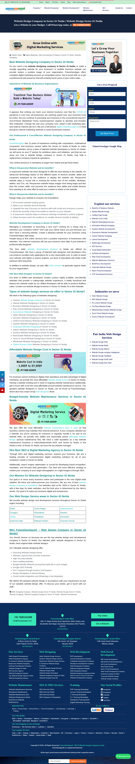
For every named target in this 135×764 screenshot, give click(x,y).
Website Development (71, 8)
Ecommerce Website (22, 312)
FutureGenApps (17, 143)
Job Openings (60, 709)
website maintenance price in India (61, 428)
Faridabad (45, 719)
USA (19, 733)
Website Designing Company (18, 673)
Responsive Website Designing (19, 664)
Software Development (100, 253)
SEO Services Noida (46, 695)
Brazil (121, 733)
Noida (13, 517)
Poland (106, 733)
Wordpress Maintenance (18, 692)
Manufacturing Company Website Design (107, 310)
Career (63, 2)
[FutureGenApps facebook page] (2, 390)
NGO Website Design (99, 299)
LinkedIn (106, 695)
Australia (44, 733)
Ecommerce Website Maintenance (16, 701)
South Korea (16, 735)
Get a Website (102, 623)
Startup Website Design (100, 211)
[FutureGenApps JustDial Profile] (96, 709)
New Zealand (54, 733)
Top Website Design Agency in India (21, 676)
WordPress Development (101, 264)
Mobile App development (101, 243)
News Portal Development (101, 271)
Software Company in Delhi (110, 674)
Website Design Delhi (100, 342)
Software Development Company (20, 666)
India (14, 733)
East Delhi (93, 719)
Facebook (107, 690)
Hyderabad (26, 721)
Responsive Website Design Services (51, 661)
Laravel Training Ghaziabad (80, 692)
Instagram (107, 692)
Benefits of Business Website (103, 208)
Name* (91, 90)
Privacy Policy (22, 709)
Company (36, 8)
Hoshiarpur (16, 727)
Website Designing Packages (80, 668)
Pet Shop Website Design (101, 306)
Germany (68, 733)
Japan (76, 733)
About (48, 2)
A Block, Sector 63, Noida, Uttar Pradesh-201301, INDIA (27, 642)
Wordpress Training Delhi (80, 700)
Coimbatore (43, 721)
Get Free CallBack (78, 761)
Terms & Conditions (47, 709)
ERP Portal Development (109, 659)
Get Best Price (107, 133)
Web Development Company (18, 659)
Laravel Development (100, 239)
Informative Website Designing (103, 225)
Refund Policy (33, 709)
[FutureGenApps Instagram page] (2, 385)
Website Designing (51, 8)
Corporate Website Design (101, 267)
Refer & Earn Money (79, 2)
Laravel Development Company (80, 659)
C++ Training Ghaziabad (79, 697)
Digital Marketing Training (80, 702)
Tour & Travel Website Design (102, 313)
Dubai (25, 735)
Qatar (49, 735)
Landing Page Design (99, 215)
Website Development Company (81, 678)
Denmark (99, 733)
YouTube (106, 700)
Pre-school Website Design (102, 303)
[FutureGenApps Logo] (15, 9)
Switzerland (35, 733)
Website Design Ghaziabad (48, 673)
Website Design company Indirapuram (106, 352)
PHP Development (76, 656)
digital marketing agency (68, 127)
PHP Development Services (102, 274)
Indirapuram (75, 719)
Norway (114, 733)
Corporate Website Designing (26, 327)
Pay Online (102, 615)
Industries (119, 8)
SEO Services (97, 246)
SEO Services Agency (16, 671)
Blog (69, 2)
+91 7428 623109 (23, 617)
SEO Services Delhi (46, 689)
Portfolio (55, 2)
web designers (42, 392)
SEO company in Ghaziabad (49, 697)
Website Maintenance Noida (19, 697)
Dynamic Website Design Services (50, 659)
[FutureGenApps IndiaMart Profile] (109, 709)
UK (62, 733)
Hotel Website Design (100, 296)
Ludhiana (41, 727)
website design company (31, 300)
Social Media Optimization (101, 250)
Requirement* (93, 118)
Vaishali (85, 719)
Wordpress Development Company (82, 664)
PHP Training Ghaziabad (79, 689)
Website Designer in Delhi (17, 668)
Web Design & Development (18, 656)
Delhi (14, 719)
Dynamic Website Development (103, 229)
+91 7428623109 (81, 25)
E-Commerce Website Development (21, 661)
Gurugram (64, 719)
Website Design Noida (100, 345)
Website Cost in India (99, 218)
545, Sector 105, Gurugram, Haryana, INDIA (67, 642)
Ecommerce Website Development (104, 232)
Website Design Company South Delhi (81, 675)
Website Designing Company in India (82, 673)
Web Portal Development (101, 257)
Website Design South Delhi (102, 359)
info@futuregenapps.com (22, 621)
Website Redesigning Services (103, 222)
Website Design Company (109, 679)
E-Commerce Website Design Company (49, 665)
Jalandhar (50, 727)
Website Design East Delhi (101, 363)
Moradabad (17, 721)
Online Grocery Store (22, 344)
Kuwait (31, 735)
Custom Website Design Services (50, 668)
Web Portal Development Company (113, 672)
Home (41, 2)
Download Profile (95, 2)
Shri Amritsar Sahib (29, 727)
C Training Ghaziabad (78, 695)
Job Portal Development (109, 664)
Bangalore (34, 721)
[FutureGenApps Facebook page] (2, 379)
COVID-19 (81, 112)
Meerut (36, 719)
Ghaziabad (28, 719)
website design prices (58, 380)
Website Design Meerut (100, 349)
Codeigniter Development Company (82, 661)
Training (15, 711)
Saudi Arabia (40, 735)
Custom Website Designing (102, 236)
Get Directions (62, 629)
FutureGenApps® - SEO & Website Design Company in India (82, 745)
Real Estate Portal (107, 667)
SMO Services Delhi (46, 692)
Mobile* (91, 109)
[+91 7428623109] (2, 374)
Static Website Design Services (50, 656)
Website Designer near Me (48, 678)
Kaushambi (55, 719)
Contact (129, 8)
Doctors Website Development (103, 317)
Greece (90, 733)
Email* (90, 100)
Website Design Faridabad (101, 356)
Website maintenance (88, 9)
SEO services (105, 9)
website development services (43, 249)
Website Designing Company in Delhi (51, 676)
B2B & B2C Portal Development (111, 662)
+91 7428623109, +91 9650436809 (18, 2)
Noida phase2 (66, 508)
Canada (25, 733)
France (83, 733)
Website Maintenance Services (103, 260)
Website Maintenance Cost (19, 695)
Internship (71, 709)
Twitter (106, 698)
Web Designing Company (78, 671)
